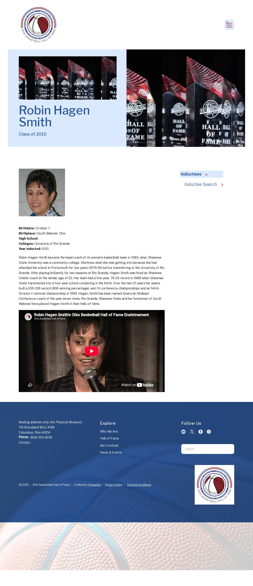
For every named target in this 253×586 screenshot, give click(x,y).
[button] (229, 25)
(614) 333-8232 (41, 437)
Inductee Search (200, 184)
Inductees (190, 174)
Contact (24, 442)
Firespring (94, 484)
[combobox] (202, 449)
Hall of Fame (109, 438)
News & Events (111, 452)
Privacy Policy (114, 484)
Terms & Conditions (139, 484)
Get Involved (109, 445)
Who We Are (109, 431)
